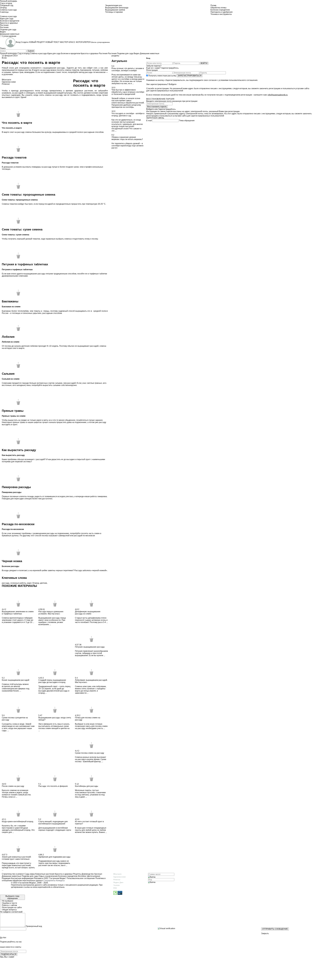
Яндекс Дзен (118, 882)
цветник (43, 583)
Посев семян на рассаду (13, 786)
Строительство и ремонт (13, 874)
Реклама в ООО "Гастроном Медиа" (50, 878)
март (29, 583)
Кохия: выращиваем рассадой (15, 680)
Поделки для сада (29, 876)
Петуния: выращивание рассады (90, 647)
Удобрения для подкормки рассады (54, 857)
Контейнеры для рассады (86, 786)
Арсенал (98, 874)
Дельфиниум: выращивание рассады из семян (87, 613)
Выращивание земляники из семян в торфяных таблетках (18, 613)
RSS (115, 888)
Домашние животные (11, 876)
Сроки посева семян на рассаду (89, 753)
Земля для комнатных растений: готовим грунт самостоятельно (16, 858)
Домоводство (87, 874)
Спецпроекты (49, 880)
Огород (35, 583)
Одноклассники (119, 877)
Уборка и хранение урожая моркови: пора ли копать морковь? (127, 138)
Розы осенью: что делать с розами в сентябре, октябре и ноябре (128, 69)
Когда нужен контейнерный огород (17, 821)
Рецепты (77, 874)
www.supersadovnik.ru (43, 887)
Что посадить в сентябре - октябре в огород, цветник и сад (128, 114)
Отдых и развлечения (48, 876)
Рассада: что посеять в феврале (53, 786)
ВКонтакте (117, 874)
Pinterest (116, 880)
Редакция (6, 878)
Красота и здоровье (63, 874)
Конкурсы (60, 880)
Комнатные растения (44, 874)
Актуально (119, 61)
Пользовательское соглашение (81, 878)
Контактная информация (22, 878)
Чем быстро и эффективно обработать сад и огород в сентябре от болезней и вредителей (128, 92)
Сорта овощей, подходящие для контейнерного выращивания (53, 822)
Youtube (116, 885)
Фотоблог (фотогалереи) (89, 876)
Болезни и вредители (68, 876)
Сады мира (29, 874)
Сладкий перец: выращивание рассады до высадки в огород (52, 681)
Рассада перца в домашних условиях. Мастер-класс (50, 613)
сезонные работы (18, 583)
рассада (5, 583)
